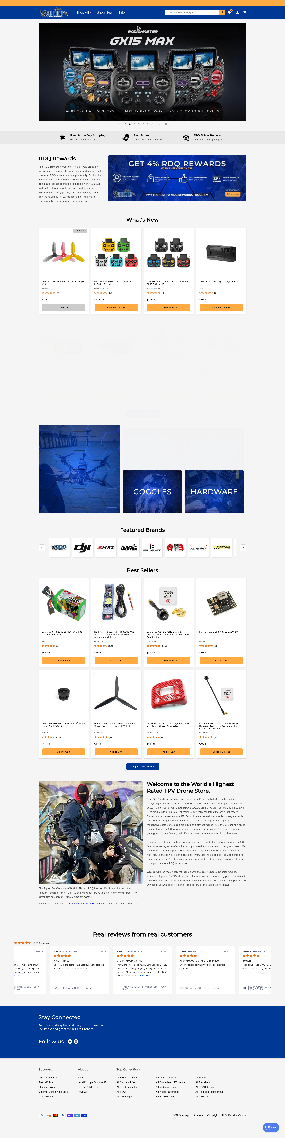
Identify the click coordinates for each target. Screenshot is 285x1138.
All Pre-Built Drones (127, 1077)
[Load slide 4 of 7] (139, 124)
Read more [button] (82, 975)
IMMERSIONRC (153, 733)
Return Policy (46, 1082)
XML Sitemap (181, 1115)
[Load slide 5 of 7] (143, 124)
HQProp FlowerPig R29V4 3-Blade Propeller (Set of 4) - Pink (217, 374)
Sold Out (64, 307)
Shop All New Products (142, 414)
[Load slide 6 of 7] (147, 124)
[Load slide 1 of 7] (125, 124)
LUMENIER (151, 641)
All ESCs (121, 1092)
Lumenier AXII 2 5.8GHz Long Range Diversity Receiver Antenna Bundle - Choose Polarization (218, 726)
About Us (83, 1077)
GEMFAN (45, 288)
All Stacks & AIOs (126, 1082)
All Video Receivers (166, 1096)
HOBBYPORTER (101, 288)
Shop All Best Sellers (142, 766)
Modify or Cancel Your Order (53, 1092)
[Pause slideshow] (167, 124)
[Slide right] (243, 547)
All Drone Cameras (166, 1077)
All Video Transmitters (167, 1092)
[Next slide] (159, 124)
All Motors (200, 1077)
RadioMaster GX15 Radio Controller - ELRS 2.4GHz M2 (113, 282)
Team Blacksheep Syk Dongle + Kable (219, 281)
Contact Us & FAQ (48, 1077)
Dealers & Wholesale (89, 1087)
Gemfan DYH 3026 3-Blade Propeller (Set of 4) (63, 282)
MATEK (202, 641)
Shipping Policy (47, 1087)
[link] (80, 988)
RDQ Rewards (46, 1096)
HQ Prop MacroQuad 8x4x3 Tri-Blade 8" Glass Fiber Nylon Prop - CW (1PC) (115, 724)
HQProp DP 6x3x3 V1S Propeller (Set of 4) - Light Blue (168, 374)
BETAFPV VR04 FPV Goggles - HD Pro (114, 373)
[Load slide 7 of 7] (152, 124)
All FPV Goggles (125, 1096)
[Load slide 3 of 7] (134, 124)
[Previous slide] (118, 124)
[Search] (222, 12)
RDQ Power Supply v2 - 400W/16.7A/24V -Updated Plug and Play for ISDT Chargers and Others (115, 634)
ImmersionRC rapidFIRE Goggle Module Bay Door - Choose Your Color (168, 724)
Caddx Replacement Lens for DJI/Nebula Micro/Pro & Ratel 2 (64, 724)
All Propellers (202, 1082)
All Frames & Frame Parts (209, 1092)
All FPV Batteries (204, 1087)
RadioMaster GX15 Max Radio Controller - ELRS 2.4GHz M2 (168, 282)
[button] (83, 12)
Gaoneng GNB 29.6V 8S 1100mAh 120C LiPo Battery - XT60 (62, 633)
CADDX (45, 733)
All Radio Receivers (166, 1087)
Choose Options (116, 307)
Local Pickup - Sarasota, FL (92, 1082)
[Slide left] (42, 547)
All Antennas (202, 1096)
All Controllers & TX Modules (171, 1082)
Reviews (82, 1092)
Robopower (48, 380)
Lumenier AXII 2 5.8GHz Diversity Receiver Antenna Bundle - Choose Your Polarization (168, 634)
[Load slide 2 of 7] (130, 124)
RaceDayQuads (237, 1115)
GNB (44, 641)
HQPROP (151, 380)
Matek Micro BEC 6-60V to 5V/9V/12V (218, 632)
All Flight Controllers (127, 1087)
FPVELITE (98, 641)
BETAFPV (98, 380)
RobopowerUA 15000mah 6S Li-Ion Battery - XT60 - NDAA (60, 374)
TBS (201, 288)
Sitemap (198, 1115)
